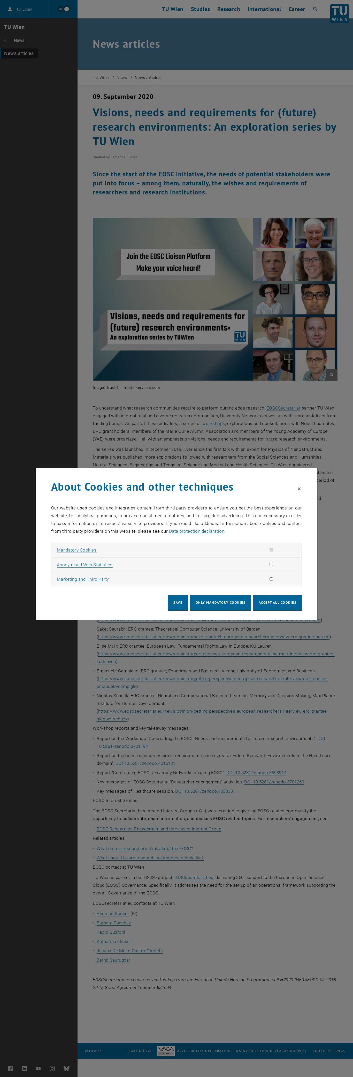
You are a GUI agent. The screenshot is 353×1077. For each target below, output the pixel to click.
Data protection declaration (197, 531)
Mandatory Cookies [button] (77, 550)
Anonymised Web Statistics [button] (85, 564)
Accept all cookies (278, 602)
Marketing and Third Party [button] (83, 579)
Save (177, 602)
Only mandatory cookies (221, 602)
